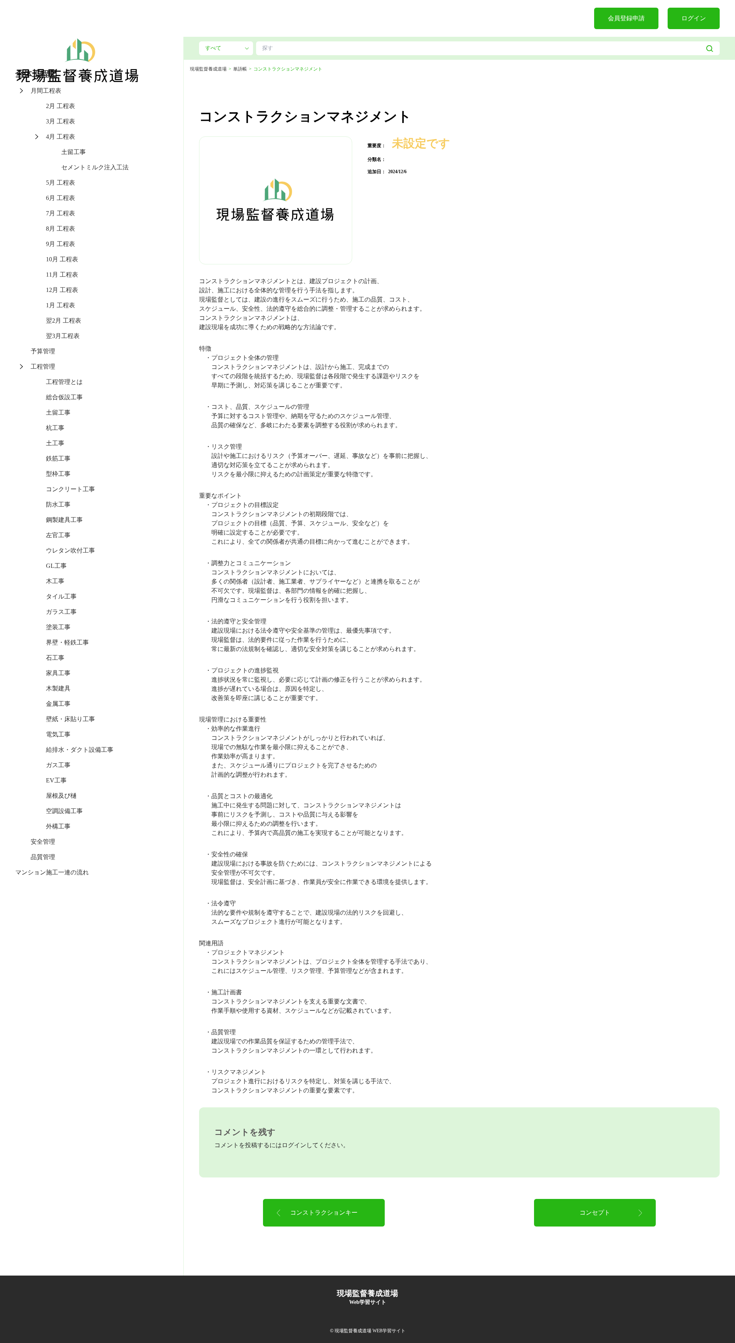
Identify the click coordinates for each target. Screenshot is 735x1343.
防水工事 (58, 504)
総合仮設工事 (64, 397)
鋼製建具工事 (64, 520)
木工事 (55, 581)
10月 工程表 (62, 259)
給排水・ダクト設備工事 (79, 749)
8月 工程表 (60, 228)
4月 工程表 (60, 136)
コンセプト (595, 1212)
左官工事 (58, 535)
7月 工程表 (60, 213)
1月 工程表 (60, 305)
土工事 (55, 443)
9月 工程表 (60, 244)
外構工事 (58, 826)
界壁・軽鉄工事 (67, 642)
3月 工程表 (60, 121)
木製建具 (58, 688)
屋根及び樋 (61, 795)
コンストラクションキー (324, 1212)
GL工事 (56, 565)
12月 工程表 (62, 290)
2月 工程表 (60, 106)
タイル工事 (61, 596)
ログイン (693, 18)
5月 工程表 (60, 182)
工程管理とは (64, 382)
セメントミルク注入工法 (95, 167)
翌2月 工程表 (63, 320)
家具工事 (58, 673)
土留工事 (73, 152)
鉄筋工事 (58, 458)
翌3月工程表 (63, 336)
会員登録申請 (626, 18)
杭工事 (55, 428)
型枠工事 (58, 474)
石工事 (55, 657)
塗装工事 (58, 627)
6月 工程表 (60, 198)
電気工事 (58, 734)
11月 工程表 (62, 274)
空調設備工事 (64, 811)
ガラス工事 (61, 611)
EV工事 (56, 780)
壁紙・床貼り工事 (70, 719)
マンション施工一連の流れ (52, 872)
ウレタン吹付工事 (70, 550)
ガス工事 (58, 765)
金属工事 (58, 703)
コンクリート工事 (70, 489)
